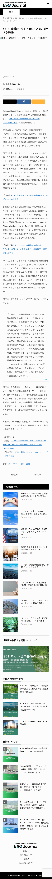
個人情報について (26, 863)
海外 (11, 12)
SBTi (7, 89)
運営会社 (26, 851)
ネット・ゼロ (15, 89)
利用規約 (26, 859)
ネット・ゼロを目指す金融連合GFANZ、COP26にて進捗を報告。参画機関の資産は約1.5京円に (26, 249)
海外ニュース (15, 84)
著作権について (26, 855)
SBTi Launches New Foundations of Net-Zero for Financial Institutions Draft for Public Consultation (24, 445)
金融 (22, 89)
